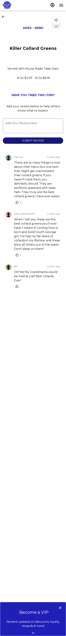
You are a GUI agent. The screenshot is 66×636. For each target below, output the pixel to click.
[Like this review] (18, 286)
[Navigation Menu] (61, 5)
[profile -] (52, 5)
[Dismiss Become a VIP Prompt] (60, 608)
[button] (4, 16)
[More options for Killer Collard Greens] (56, 20)
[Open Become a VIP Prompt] (33, 633)
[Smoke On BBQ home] (18, 5)
